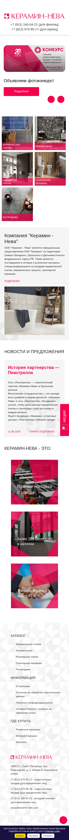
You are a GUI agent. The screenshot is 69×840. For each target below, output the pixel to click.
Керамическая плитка (28, 644)
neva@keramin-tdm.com (24, 807)
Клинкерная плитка (27, 656)
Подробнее (21, 91)
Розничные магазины (28, 729)
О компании (23, 686)
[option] (34, 70)
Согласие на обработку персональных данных (38, 694)
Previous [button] (51, 99)
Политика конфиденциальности (34, 702)
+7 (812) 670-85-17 (25, 29)
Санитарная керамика (29, 663)
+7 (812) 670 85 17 (21, 779)
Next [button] (61, 99)
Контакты (21, 742)
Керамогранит (24, 650)
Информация (23, 678)
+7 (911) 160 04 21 (21, 798)
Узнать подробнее (42, 431)
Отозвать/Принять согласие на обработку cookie (33, 710)
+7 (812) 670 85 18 (21, 788)
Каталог (18, 636)
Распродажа (23, 669)
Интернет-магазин (26, 735)
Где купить (21, 721)
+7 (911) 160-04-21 (24, 24)
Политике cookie (52, 831)
